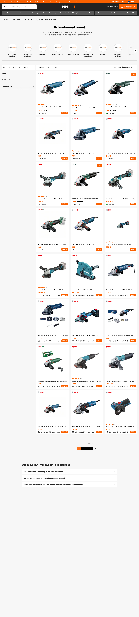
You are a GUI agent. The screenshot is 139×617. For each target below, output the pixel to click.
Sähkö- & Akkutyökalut (34, 20)
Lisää (63, 113)
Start (6, 20)
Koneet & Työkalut (17, 20)
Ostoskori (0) (130, 7)
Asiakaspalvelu (112, 7)
